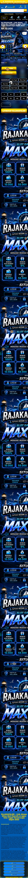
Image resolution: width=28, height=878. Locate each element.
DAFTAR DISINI (9, 68)
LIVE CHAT (15, 874)
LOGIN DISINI (8, 73)
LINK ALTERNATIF (14, 871)
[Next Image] (25, 46)
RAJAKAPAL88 (5, 824)
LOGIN (14, 865)
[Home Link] (10, 7)
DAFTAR (14, 868)
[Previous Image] (2, 46)
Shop (2, 7)
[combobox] (12, 10)
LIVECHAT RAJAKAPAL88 (14, 111)
